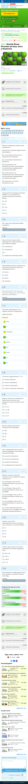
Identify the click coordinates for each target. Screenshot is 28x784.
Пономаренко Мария (12, 35)
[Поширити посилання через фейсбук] (14, 661)
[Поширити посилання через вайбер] (17, 661)
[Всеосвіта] (2, 1)
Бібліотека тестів (12, 30)
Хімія (19, 30)
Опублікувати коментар (14, 770)
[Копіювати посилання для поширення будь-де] (11, 661)
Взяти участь (4, 7)
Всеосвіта (3, 30)
